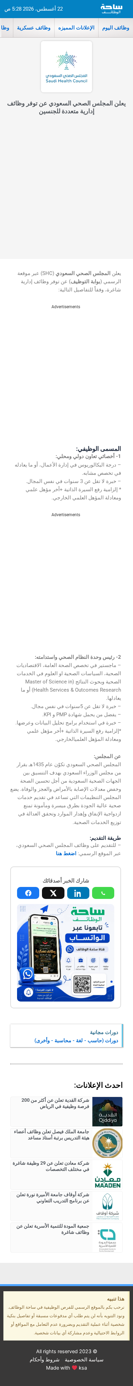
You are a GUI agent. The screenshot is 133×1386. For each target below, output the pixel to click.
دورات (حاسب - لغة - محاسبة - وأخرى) (76, 1040)
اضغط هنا (66, 853)
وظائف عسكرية (33, 28)
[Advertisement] (66, 189)
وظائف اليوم (115, 28)
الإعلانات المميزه (76, 28)
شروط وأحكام (45, 1360)
